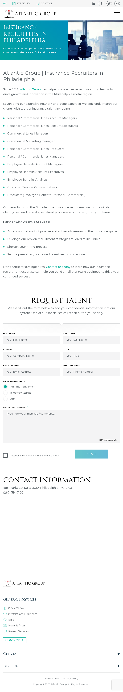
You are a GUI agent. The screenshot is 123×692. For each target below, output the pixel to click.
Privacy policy (51, 455)
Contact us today (58, 267)
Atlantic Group (30, 89)
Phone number (72, 365)
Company (8, 349)
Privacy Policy (70, 678)
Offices (9, 654)
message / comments (15, 407)
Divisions (11, 666)
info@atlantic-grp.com (22, 614)
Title (66, 349)
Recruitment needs (15, 381)
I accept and (34, 455)
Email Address (12, 365)
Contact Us (14, 640)
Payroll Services (18, 631)
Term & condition (29, 455)
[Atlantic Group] (29, 14)
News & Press (16, 625)
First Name (9, 333)
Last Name (69, 333)
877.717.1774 (16, 608)
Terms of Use (52, 678)
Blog (11, 619)
